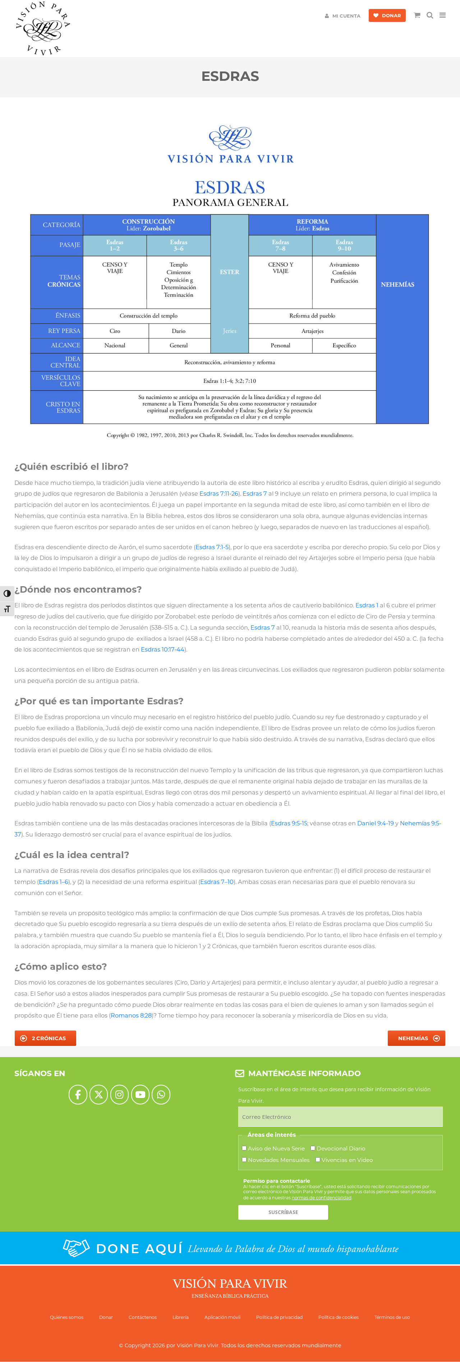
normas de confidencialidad (321, 1197)
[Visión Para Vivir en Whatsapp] (161, 1094)
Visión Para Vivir (197, 1345)
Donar (106, 1317)
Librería (180, 1317)
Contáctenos (143, 1317)
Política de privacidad (279, 1317)
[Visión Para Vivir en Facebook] (78, 1094)
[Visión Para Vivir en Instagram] (119, 1094)
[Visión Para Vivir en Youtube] (140, 1094)
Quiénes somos (66, 1317)
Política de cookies (338, 1317)
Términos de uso (392, 1317)
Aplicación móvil (222, 1317)
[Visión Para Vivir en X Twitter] (98, 1094)
